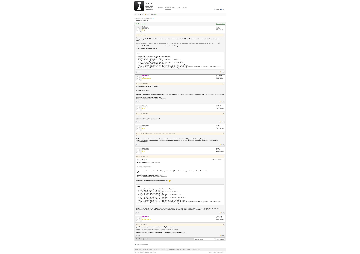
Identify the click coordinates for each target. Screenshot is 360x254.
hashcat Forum (138, 18)
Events (184, 8)
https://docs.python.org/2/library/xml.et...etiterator (151, 229)
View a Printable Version (142, 244)
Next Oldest (139, 239)
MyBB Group (153, 252)
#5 (223, 156)
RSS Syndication (196, 249)
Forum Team (138, 249)
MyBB (141, 252)
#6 (223, 224)
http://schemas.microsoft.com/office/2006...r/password (171, 208)
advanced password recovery (148, 6)
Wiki (173, 8)
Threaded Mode (220, 24)
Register (153, 14)
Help (223, 9)
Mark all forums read (185, 249)
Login (148, 14)
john (143, 105)
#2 (223, 83)
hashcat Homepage (154, 249)
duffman (145, 27)
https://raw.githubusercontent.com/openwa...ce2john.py (151, 98)
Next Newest (147, 239)
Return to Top (164, 249)
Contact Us (145, 249)
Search (217, 9)
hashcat (161, 8)
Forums (168, 8)
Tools (178, 8)
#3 (223, 113)
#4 (223, 133)
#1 (223, 35)
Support (145, 18)
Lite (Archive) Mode (174, 249)
